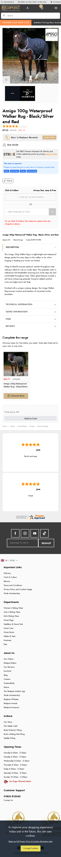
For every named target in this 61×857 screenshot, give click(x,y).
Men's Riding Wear (12, 612)
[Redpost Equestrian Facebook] (15, 533)
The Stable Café (10, 726)
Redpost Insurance (11, 708)
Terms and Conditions (13, 585)
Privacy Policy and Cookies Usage (18, 589)
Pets (5, 644)
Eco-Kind (7, 671)
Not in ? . (25, 217)
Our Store (8, 722)
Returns (7, 581)
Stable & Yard (9, 636)
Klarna (6, 687)
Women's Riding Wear (13, 608)
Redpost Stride (51, 154)
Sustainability (9, 683)
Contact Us (8, 800)
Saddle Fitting (9, 738)
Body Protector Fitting (13, 730)
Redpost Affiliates (11, 699)
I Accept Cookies (30, 848)
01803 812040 (12, 796)
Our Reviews (9, 667)
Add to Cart (30, 418)
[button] (8, 181)
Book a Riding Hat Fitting (14, 734)
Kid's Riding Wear (11, 616)
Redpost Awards (10, 703)
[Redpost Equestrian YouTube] (34, 533)
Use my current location (31, 197)
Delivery (7, 573)
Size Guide (12, 145)
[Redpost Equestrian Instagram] (25, 533)
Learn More (49, 137)
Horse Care (8, 628)
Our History (8, 659)
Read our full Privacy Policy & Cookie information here (30, 841)
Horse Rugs (8, 620)
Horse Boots (9, 632)
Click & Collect (10, 577)
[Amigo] (51, 35)
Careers (7, 679)
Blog (6, 675)
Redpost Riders (10, 663)
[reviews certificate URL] (30, 517)
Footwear (7, 640)
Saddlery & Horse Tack (13, 624)
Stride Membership (12, 594)
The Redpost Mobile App (14, 691)
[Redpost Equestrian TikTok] (44, 533)
